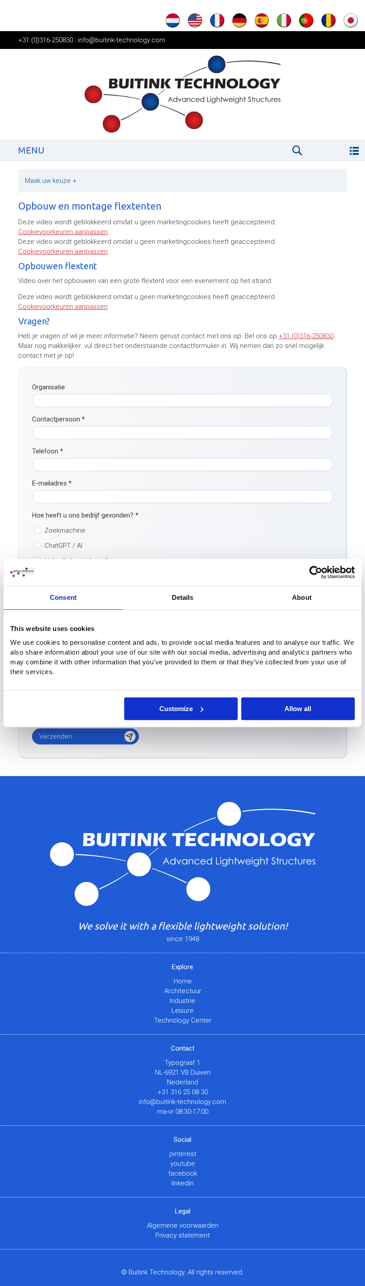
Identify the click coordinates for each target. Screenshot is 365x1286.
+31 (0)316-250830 (45, 40)
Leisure (182, 1011)
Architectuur (182, 991)
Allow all (297, 708)
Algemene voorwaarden (183, 1225)
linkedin (182, 1183)
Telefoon (47, 451)
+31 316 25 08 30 (183, 1092)
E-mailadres (52, 483)
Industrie (182, 1001)
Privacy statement (182, 1235)
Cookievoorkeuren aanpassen (63, 232)
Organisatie (48, 387)
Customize (176, 708)
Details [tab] (183, 597)
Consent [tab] (63, 597)
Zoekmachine (65, 530)
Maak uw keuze (51, 181)
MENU (31, 150)
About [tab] (302, 597)
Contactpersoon (58, 419)
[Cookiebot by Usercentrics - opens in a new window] (316, 572)
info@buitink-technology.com (121, 40)
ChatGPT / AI (63, 546)
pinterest (182, 1154)
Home (183, 981)
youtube (182, 1164)
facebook (182, 1173)
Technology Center (182, 1020)
